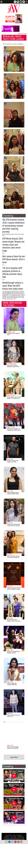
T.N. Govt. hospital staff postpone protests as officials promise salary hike (12, 272)
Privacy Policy (13, 836)
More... (3, 235)
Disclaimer (6, 836)
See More (14, 757)
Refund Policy (21, 836)
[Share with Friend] (18, 842)
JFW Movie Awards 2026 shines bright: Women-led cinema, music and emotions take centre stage (13, 244)
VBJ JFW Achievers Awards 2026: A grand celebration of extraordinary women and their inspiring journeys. (13, 225)
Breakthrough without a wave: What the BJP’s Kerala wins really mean (12, 285)
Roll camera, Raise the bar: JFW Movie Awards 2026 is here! (13, 259)
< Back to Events (22, 33)
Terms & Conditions (17, 835)
